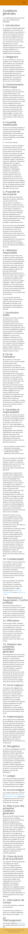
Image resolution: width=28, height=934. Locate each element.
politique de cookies (10, 796)
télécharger (21, 923)
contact (21, 914)
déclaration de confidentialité (14, 795)
